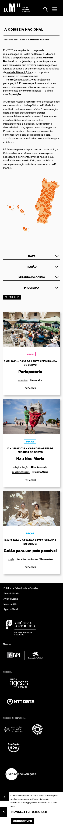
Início (22, 39)
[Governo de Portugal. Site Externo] (20, 627)
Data (32, 256)
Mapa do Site (10, 604)
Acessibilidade (11, 593)
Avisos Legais (11, 598)
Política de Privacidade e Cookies (21, 588)
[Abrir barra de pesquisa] (46, 9)
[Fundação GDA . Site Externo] (13, 747)
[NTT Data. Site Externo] (20, 701)
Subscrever (22, 821)
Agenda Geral (11, 609)
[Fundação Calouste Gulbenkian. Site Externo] (13, 729)
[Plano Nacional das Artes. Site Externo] (37, 729)
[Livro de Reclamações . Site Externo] (20, 774)
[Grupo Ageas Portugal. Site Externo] (20, 683)
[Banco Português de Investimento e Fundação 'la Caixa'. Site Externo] (25, 655)
